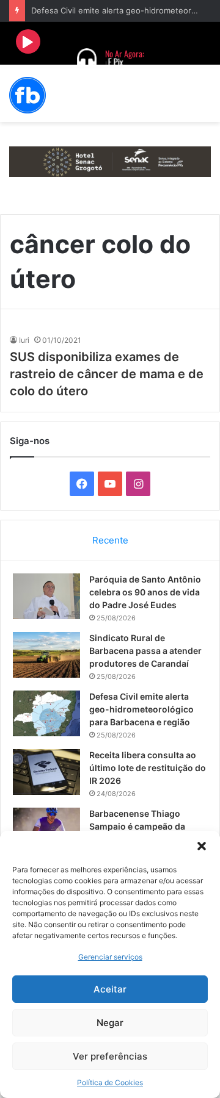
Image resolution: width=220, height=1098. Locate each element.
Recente (110, 540)
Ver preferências (110, 1056)
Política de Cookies (110, 1082)
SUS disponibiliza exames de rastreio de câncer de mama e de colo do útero (107, 374)
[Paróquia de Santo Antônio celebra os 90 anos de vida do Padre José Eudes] (46, 596)
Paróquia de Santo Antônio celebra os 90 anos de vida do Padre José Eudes (145, 592)
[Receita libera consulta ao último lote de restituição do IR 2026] (46, 772)
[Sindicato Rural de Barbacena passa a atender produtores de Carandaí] (46, 655)
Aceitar (110, 989)
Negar (110, 1022)
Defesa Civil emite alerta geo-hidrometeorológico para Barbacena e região (141, 709)
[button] (202, 846)
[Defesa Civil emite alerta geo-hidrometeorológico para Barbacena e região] (46, 713)
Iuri (24, 340)
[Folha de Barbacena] (27, 95)
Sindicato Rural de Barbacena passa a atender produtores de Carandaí (145, 651)
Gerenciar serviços (110, 956)
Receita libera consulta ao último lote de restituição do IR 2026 (147, 768)
